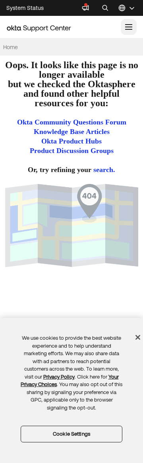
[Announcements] (85, 7)
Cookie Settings (71, 434)
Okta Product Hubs (71, 141)
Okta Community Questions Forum (71, 122)
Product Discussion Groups (72, 151)
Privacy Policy (59, 377)
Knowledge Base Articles (72, 132)
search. (104, 170)
